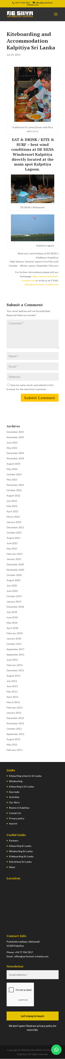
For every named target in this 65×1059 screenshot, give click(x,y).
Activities (14, 797)
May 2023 (12, 479)
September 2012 (15, 734)
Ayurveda (14, 791)
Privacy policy (16, 818)
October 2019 (14, 596)
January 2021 (14, 559)
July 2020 (12, 585)
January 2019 (14, 601)
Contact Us (15, 813)
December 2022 (15, 484)
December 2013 (15, 670)
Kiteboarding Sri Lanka (21, 856)
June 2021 (12, 543)
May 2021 (12, 548)
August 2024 (13, 463)
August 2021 (13, 537)
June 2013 (12, 686)
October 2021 (14, 532)
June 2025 (12, 442)
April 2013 (12, 696)
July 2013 (12, 681)
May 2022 (12, 506)
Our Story (14, 802)
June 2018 (12, 617)
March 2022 (13, 516)
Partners (13, 840)
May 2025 (12, 447)
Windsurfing (15, 781)
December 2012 (15, 718)
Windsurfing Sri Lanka (21, 851)
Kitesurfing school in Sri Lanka (25, 775)
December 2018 (15, 606)
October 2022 (14, 490)
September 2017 (15, 649)
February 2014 (15, 665)
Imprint (13, 823)
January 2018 (14, 638)
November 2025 (15, 437)
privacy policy (45, 1025)
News (12, 867)
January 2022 (14, 522)
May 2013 (12, 691)
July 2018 (12, 612)
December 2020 (15, 564)
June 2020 (12, 590)
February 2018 (15, 633)
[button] (56, 1050)
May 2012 (12, 744)
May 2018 (12, 622)
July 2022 (12, 500)
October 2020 (14, 575)
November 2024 (15, 458)
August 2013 (13, 675)
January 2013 (14, 712)
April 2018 (12, 628)
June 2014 (12, 659)
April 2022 (12, 511)
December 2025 (15, 431)
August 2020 (13, 580)
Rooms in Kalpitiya (19, 807)
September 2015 (15, 654)
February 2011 (15, 749)
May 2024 (12, 469)
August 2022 (13, 495)
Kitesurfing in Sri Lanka (21, 786)
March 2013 (13, 702)
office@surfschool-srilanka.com (41, 284)
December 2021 (15, 527)
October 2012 (14, 728)
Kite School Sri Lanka (20, 861)
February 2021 (15, 553)
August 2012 (13, 739)
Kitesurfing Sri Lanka (20, 845)
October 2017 (14, 643)
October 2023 (14, 474)
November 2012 (15, 723)
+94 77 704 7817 (24, 952)
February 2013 (15, 707)
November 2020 (15, 569)
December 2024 (15, 453)
